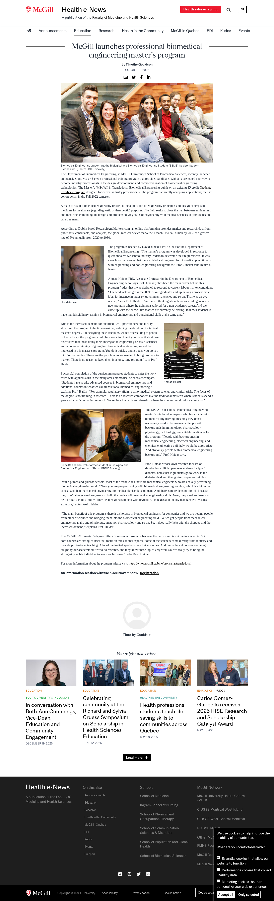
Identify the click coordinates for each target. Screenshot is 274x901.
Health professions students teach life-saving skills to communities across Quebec (163, 717)
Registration (149, 573)
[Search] (228, 10)
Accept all (225, 895)
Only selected (248, 895)
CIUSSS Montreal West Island (220, 809)
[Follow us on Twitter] (139, 874)
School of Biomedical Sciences (163, 856)
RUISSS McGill (208, 828)
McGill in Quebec (185, 30)
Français (89, 854)
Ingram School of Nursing (159, 805)
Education (82, 30)
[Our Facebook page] (120, 874)
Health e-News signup (200, 9)
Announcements (53, 30)
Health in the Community (142, 30)
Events (244, 30)
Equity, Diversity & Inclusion (47, 697)
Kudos (225, 30)
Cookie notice (172, 893)
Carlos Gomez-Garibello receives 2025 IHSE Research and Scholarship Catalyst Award (222, 711)
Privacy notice (141, 893)
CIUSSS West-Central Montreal (221, 819)
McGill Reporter (209, 855)
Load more (134, 757)
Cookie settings (208, 892)
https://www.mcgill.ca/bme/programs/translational (160, 563)
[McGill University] (42, 9)
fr (242, 9)
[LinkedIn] (148, 874)
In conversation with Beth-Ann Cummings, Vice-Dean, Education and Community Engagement (51, 721)
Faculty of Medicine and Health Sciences (123, 17)
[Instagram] (129, 874)
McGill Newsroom (210, 864)
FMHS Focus (207, 845)
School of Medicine (154, 796)
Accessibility (110, 893)
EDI (210, 30)
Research (107, 30)
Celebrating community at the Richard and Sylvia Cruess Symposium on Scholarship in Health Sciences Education (105, 717)
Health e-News (84, 9)
